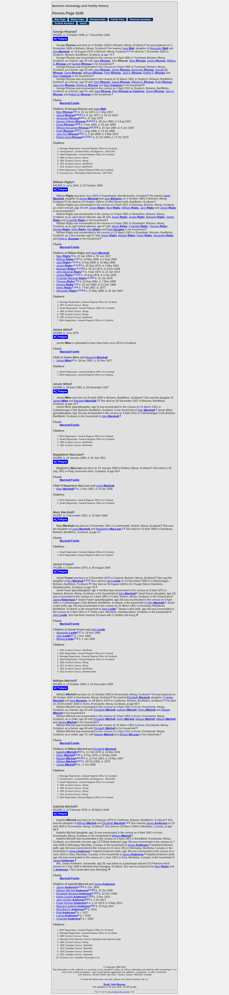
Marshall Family (69, 103)
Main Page (59, 19)
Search (83, 23)
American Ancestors (140, 19)
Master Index (77, 19)
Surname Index (97, 19)
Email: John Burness (114, 984)
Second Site (125, 992)
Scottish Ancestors (64, 23)
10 (109, 869)
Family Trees (117, 19)
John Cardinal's (114, 992)
